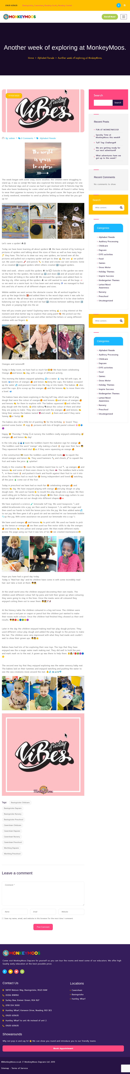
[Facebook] (118, 5)
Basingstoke (27, 5)
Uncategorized (106, 300)
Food (101, 258)
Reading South (51, 5)
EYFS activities (106, 254)
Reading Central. (65, 5)
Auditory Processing (108, 241)
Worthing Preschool (12, 854)
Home (31, 58)
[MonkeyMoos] (19, 17)
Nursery (102, 292)
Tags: (4, 802)
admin (12, 138)
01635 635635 (11, 5)
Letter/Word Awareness (104, 286)
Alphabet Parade (46, 58)
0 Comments (27, 138)
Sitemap (5, 1068)
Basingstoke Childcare (20, 802)
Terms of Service (19, 1068)
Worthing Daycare (11, 848)
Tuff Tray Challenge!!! (106, 142)
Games (102, 263)
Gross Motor (105, 267)
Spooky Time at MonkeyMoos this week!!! (108, 136)
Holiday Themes (106, 271)
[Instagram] (124, 5)
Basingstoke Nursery (12, 814)
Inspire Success (106, 276)
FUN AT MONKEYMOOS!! (107, 129)
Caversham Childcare (12, 825)
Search (98, 95)
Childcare (103, 245)
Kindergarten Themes (109, 280)
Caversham (38, 5)
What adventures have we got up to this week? (108, 156)
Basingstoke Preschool (13, 819)
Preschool (103, 296)
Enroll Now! (109, 16)
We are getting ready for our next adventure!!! (108, 149)
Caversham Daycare (12, 831)
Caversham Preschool (13, 842)
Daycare (103, 250)
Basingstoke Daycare (12, 808)
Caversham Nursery (12, 837)
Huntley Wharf (78, 998)
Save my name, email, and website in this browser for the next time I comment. (38, 918)
